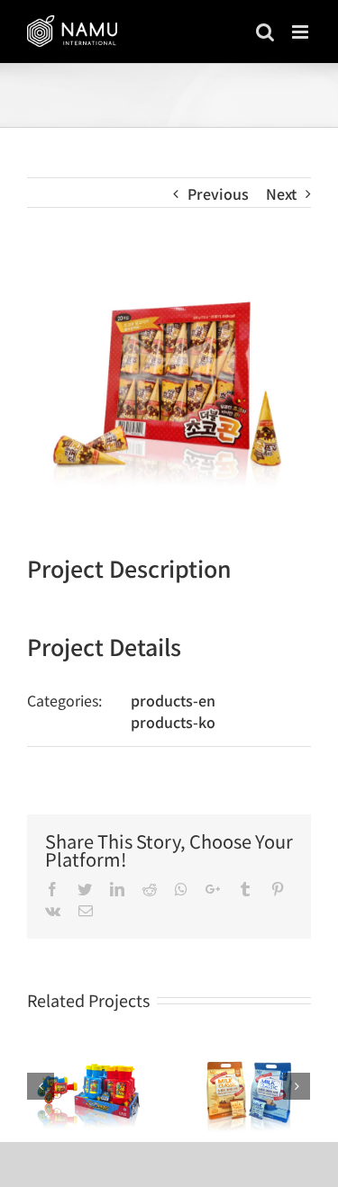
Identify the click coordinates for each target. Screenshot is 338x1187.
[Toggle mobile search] (265, 31)
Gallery (87, 1088)
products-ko (173, 722)
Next (281, 193)
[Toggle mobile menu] (301, 31)
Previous (218, 193)
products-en (173, 700)
